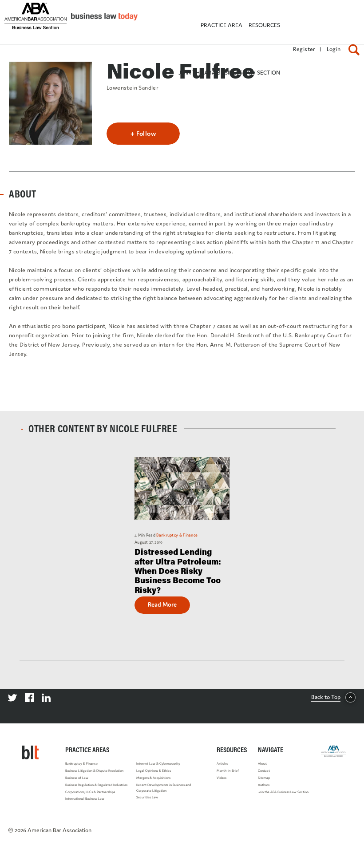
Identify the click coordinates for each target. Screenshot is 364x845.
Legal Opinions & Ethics (153, 771)
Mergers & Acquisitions (153, 778)
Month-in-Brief (228, 771)
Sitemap (264, 778)
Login (334, 49)
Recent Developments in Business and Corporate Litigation (163, 788)
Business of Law (76, 778)
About (262, 764)
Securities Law (147, 797)
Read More (162, 604)
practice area (221, 25)
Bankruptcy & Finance (81, 764)
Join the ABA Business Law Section (283, 792)
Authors (263, 785)
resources (264, 25)
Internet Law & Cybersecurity (158, 764)
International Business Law (84, 799)
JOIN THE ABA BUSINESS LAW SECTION (229, 72)
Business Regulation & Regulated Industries (96, 785)
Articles (222, 764)
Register (304, 49)
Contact (264, 771)
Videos (221, 778)
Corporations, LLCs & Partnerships (90, 792)
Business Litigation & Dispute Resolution (94, 771)
